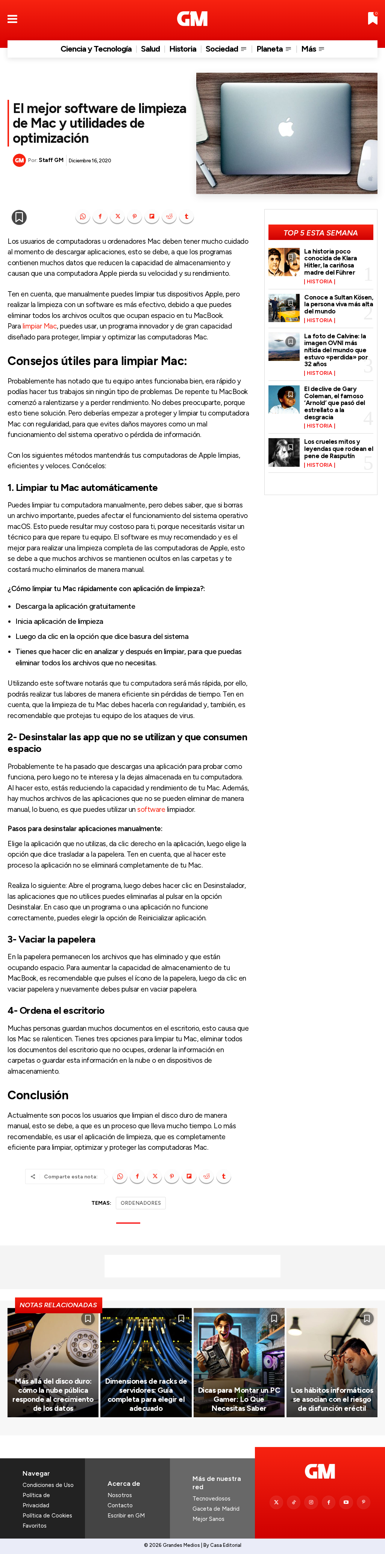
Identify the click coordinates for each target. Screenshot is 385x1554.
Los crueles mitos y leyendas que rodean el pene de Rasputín (338, 448)
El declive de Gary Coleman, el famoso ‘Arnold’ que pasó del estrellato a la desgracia (334, 403)
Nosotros (120, 1495)
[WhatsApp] (82, 216)
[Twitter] (276, 1502)
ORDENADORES (141, 1203)
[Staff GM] (20, 160)
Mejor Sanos (208, 1519)
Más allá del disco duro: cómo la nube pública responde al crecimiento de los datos (53, 1395)
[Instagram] (311, 1502)
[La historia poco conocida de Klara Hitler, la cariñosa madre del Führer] (284, 262)
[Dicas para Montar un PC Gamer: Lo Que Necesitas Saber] (239, 1363)
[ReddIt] (169, 216)
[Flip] (151, 216)
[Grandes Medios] (192, 18)
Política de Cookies (47, 1515)
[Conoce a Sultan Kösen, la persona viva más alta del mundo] (284, 308)
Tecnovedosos (211, 1498)
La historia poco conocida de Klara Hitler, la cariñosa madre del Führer (330, 262)
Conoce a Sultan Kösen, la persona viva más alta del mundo (338, 304)
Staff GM (51, 160)
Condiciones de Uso (48, 1485)
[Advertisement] (192, 1266)
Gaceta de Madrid (215, 1508)
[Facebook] (100, 216)
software (151, 809)
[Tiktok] (293, 1502)
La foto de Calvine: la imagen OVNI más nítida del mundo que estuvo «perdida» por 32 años (336, 350)
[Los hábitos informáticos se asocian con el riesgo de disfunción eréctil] (331, 1363)
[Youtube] (346, 1502)
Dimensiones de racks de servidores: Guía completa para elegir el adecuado (146, 1395)
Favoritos (35, 1525)
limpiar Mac (40, 326)
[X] (117, 216)
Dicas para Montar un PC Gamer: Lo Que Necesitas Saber (239, 1399)
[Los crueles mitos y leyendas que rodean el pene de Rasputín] (284, 452)
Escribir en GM (126, 1515)
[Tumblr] (186, 216)
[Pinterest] (134, 216)
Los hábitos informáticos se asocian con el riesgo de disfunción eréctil (332, 1399)
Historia (319, 281)
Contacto (120, 1505)
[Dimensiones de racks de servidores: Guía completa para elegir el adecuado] (145, 1363)
